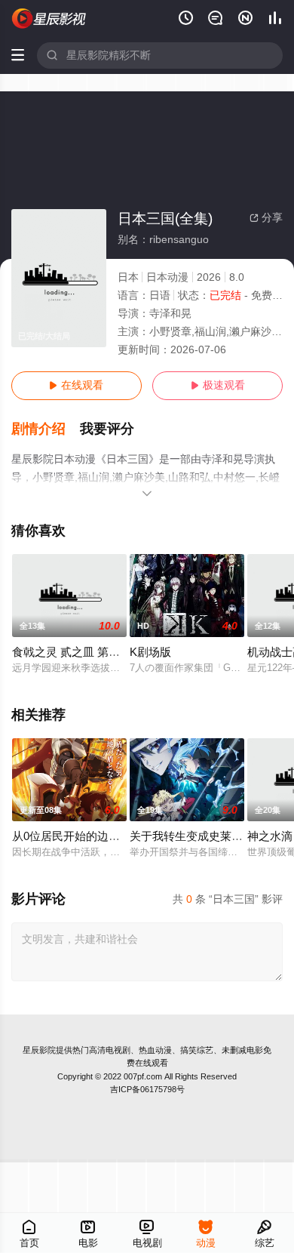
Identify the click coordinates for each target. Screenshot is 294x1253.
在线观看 (76, 385)
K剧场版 (150, 652)
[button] (46, 429)
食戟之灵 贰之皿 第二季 (71, 652)
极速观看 (218, 385)
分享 (266, 217)
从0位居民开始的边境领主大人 (88, 836)
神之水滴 (269, 836)
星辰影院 (39, 1049)
